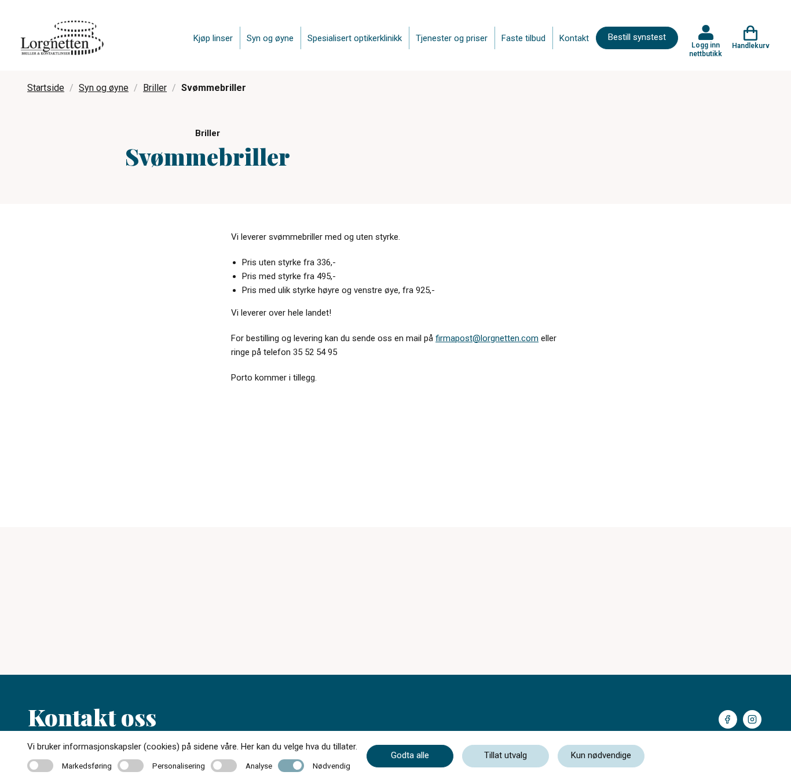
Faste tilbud (523, 38)
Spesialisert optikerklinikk (354, 38)
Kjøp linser (213, 38)
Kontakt (574, 38)
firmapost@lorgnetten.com (487, 338)
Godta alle (410, 755)
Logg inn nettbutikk (706, 49)
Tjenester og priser (452, 38)
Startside (45, 87)
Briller (155, 87)
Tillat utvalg (505, 755)
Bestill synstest (637, 37)
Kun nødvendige (601, 755)
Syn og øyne (270, 38)
